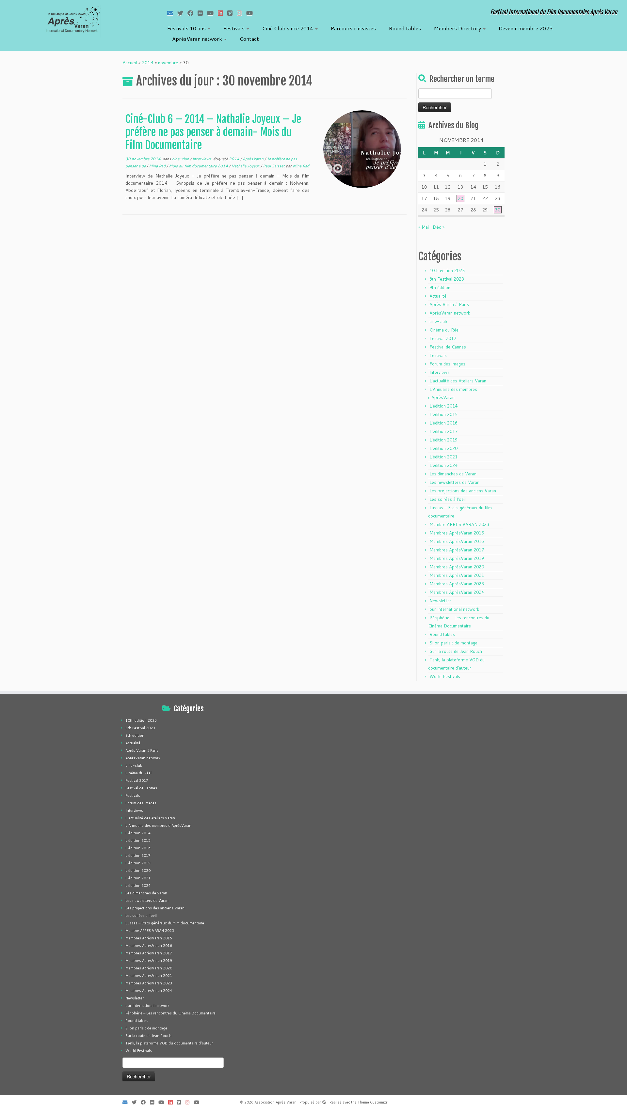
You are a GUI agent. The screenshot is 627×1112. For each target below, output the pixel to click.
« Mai (423, 227)
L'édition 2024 (443, 465)
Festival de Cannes (447, 347)
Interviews (202, 159)
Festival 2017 (442, 338)
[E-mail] (172, 13)
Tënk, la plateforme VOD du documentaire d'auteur (169, 1043)
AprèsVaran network (197, 38)
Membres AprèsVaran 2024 (456, 592)
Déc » (438, 227)
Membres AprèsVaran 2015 (456, 533)
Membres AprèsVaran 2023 (456, 584)
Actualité (437, 296)
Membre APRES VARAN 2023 (459, 524)
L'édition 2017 (443, 431)
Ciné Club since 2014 (288, 28)
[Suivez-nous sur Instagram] (241, 13)
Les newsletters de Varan (454, 482)
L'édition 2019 (443, 440)
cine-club (181, 159)
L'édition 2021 (443, 457)
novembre (168, 62)
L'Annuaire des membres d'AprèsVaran (158, 825)
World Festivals (444, 676)
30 (498, 210)
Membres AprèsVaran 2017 (456, 550)
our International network (454, 609)
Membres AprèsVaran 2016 (456, 541)
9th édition (439, 287)
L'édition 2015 (443, 414)
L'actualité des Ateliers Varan (457, 381)
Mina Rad (158, 166)
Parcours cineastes (353, 28)
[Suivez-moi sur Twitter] (182, 13)
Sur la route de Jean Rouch (455, 651)
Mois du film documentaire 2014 (199, 166)
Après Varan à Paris (449, 304)
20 (460, 198)
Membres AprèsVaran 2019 (456, 558)
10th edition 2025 (447, 270)
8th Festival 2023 (446, 279)
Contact (249, 38)
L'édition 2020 (443, 448)
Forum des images (447, 364)
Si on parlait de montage (453, 643)
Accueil (129, 62)
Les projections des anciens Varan (462, 491)
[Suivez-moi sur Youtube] (212, 13)
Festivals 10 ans (187, 28)
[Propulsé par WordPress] (324, 1101)
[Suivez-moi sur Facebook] (192, 13)
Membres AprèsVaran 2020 (456, 567)
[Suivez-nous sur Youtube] (251, 13)
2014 (147, 62)
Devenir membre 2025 (526, 28)
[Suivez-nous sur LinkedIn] (222, 13)
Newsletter (440, 601)
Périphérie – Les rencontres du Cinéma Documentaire (170, 1013)
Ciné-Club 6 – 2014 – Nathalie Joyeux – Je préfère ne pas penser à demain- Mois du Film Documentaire (213, 132)
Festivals (234, 28)
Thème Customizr (372, 1102)
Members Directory (458, 28)
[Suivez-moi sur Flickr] (202, 13)
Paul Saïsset (274, 166)
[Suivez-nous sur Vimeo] (232, 13)
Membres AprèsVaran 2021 (456, 575)
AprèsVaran (254, 159)
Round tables (405, 28)
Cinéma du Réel (444, 330)
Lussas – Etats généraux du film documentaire (164, 923)
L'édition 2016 (443, 423)
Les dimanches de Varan (452, 474)
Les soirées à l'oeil (447, 499)
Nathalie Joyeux (246, 166)
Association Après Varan (275, 1102)
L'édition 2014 (443, 406)
